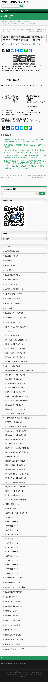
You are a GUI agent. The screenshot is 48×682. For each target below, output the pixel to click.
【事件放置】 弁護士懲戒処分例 (16, 340)
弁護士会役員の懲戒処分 (13, 635)
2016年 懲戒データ (11, 556)
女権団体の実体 (10, 261)
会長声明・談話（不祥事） (14, 294)
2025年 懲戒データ (11, 517)
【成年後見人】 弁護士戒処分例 (16, 361)
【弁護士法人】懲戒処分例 (14, 495)
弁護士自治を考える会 (15, 1)
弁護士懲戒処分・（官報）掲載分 (20, 21)
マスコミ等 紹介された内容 (14, 649)
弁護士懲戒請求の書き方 (13, 592)
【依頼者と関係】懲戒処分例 (15, 348)
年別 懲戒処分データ (12, 504)
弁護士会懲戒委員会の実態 (14, 606)
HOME (3, 21)
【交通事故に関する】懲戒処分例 (16, 487)
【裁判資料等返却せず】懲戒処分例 (17, 452)
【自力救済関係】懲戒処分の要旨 (16, 426)
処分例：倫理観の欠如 (12, 322)
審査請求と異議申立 (12, 611)
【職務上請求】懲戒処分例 (14, 439)
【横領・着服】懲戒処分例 (14, 344)
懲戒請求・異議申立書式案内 (15, 587)
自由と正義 (8, 270)
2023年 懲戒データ (11, 526)
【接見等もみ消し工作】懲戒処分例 (17, 448)
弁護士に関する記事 (12, 256)
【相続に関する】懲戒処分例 (15, 409)
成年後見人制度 (10, 630)
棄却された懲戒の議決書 (13, 620)
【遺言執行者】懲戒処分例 (14, 413)
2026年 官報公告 (10, 508)
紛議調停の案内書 (11, 597)
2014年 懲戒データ (11, 564)
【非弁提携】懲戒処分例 (13, 379)
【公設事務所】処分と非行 (14, 456)
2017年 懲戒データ (11, 552)
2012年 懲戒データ (11, 573)
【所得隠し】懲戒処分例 (13, 422)
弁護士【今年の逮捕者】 (13, 303)
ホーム (5, 658)
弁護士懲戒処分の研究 (12, 582)
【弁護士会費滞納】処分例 (14, 405)
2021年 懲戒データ (11, 534)
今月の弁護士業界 (11, 284)
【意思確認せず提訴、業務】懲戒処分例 (19, 370)
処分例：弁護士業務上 (12, 366)
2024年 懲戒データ (11, 521)
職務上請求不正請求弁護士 (14, 639)
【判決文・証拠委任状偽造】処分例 (17, 396)
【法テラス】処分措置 (12, 625)
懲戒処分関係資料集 (12, 616)
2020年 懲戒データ (11, 539)
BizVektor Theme (27, 674)
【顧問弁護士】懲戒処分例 (14, 491)
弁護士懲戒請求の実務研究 (14, 578)
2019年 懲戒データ (11, 543)
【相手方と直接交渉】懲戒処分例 (16, 461)
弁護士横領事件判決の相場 (14, 313)
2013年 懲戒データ (11, 569)
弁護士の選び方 (10, 265)
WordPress (16, 674)
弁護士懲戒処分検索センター (15, 289)
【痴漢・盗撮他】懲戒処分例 (15, 353)
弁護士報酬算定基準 (12, 251)
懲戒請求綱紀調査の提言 (13, 601)
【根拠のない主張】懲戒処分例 (15, 435)
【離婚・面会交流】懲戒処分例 (15, 478)
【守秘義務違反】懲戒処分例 (15, 357)
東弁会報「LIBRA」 (11, 280)
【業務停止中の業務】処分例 (15, 375)
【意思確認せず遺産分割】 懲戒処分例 (18, 418)
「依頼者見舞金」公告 (12, 299)
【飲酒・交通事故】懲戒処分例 (15, 482)
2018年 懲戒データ (11, 547)
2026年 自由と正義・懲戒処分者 (16, 513)
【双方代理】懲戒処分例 (13, 444)
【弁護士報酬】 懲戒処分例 (14, 387)
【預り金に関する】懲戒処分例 (15, 465)
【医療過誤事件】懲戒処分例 (15, 383)
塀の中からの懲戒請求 (12, 644)
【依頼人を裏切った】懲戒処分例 (16, 400)
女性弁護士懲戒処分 (12, 308)
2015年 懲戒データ (11, 560)
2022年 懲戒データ (11, 530)
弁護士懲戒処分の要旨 (12, 275)
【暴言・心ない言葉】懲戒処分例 (16, 327)
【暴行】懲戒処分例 (12, 335)
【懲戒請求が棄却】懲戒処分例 (15, 499)
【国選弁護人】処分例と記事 (15, 392)
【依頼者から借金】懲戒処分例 (15, 431)
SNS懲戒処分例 (10, 331)
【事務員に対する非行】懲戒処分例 (17, 474)
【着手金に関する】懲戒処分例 (15, 469)
